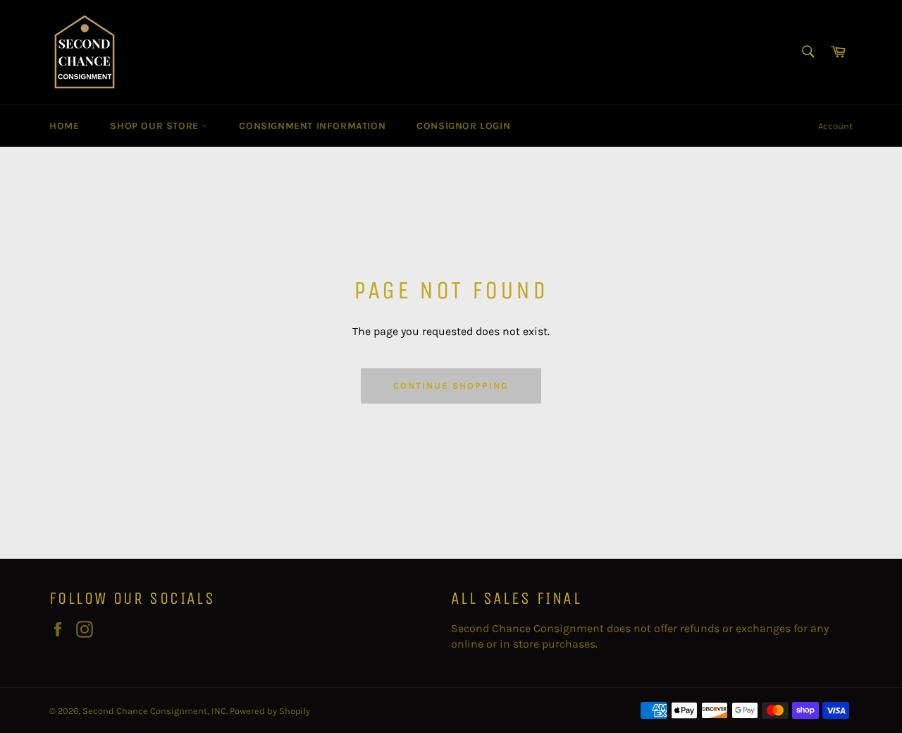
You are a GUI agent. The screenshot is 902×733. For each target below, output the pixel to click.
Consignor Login (463, 126)
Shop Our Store (156, 126)
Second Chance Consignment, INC (154, 710)
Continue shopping (450, 385)
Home (64, 126)
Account (835, 126)
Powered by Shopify (270, 710)
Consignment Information (312, 126)
